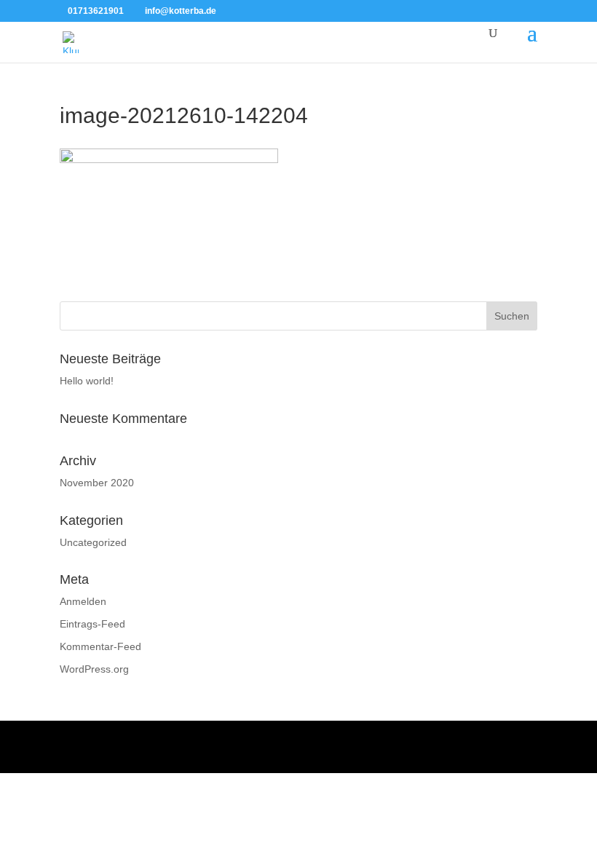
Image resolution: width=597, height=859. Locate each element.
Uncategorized (93, 542)
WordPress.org (94, 669)
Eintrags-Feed (92, 624)
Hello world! (87, 381)
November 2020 (97, 482)
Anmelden (83, 601)
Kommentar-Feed (100, 646)
